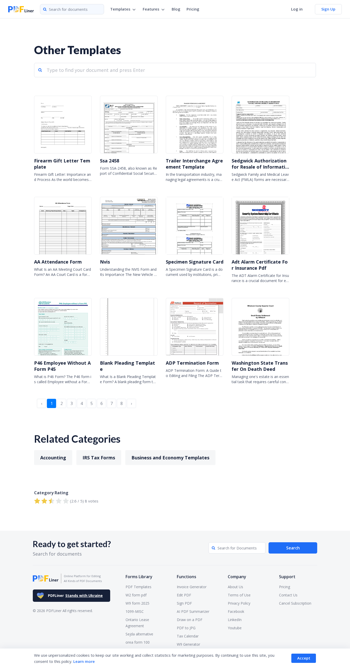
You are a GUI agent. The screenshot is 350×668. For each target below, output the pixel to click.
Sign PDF (184, 603)
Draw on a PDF (189, 619)
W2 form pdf (136, 595)
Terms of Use (239, 595)
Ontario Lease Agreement (137, 622)
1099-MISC (135, 611)
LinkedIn (235, 619)
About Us (235, 586)
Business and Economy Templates (170, 457)
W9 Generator (188, 644)
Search (293, 548)
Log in (297, 9)
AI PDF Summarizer (193, 611)
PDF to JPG (186, 627)
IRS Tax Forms (99, 457)
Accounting (53, 457)
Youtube (235, 627)
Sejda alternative (139, 634)
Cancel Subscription (295, 603)
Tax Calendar (188, 636)
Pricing (193, 9)
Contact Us (288, 595)
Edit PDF (184, 595)
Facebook (236, 611)
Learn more (84, 661)
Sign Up (328, 9)
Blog (176, 9)
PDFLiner (75, 595)
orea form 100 (138, 642)
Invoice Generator (192, 586)
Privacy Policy (239, 603)
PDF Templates (138, 586)
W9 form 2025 (137, 603)
